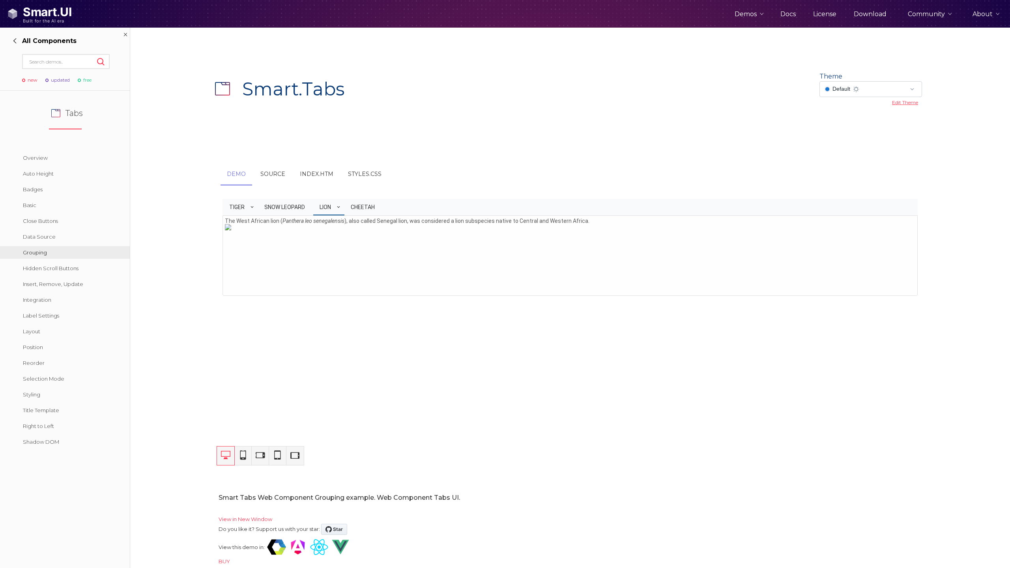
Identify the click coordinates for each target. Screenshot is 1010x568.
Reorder (34, 363)
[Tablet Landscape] (295, 455)
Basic (29, 205)
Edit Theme (905, 102)
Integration (37, 300)
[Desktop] (226, 455)
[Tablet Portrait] (278, 455)
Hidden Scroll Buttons (51, 268)
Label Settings (41, 315)
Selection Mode (43, 379)
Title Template (41, 410)
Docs (788, 14)
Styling (31, 394)
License (824, 14)
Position (33, 347)
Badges (33, 189)
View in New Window (245, 519)
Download (870, 14)
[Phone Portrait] (243, 455)
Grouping (35, 252)
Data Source (39, 237)
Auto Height (38, 173)
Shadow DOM (41, 442)
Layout (31, 331)
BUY (224, 561)
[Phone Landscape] (260, 455)
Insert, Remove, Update (53, 284)
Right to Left (38, 426)
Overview (35, 158)
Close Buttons (40, 221)
